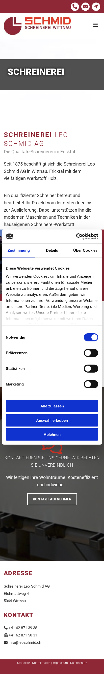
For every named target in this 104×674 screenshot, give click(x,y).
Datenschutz (78, 663)
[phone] (75, 7)
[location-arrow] (96, 7)
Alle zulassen (52, 406)
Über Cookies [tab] (85, 250)
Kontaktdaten (41, 663)
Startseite (23, 663)
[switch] (91, 353)
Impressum (60, 663)
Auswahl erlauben (52, 420)
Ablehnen (52, 434)
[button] (87, 22)
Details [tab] (52, 250)
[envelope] (85, 7)
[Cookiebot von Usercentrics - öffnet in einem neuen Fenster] (76, 236)
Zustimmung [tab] (19, 250)
